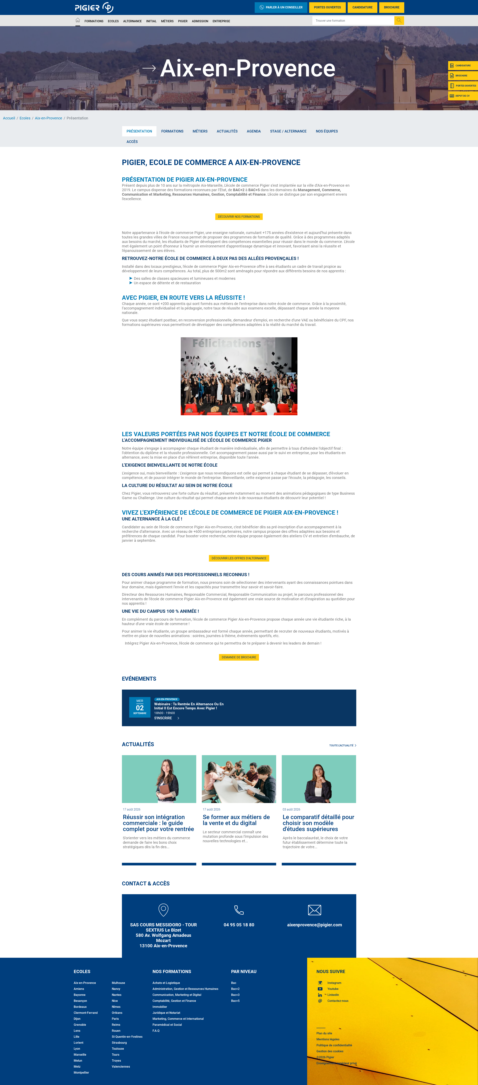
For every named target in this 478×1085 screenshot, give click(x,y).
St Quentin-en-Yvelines (127, 1036)
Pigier (182, 21)
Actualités (227, 131)
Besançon (80, 1001)
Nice (115, 1001)
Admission (200, 21)
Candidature (363, 7)
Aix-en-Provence (48, 118)
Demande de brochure (239, 657)
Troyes (116, 1060)
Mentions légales (327, 1039)
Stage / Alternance (288, 131)
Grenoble (80, 1025)
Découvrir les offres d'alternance (239, 558)
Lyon (77, 1048)
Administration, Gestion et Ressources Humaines (185, 989)
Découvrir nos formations (239, 216)
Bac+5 (235, 1001)
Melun (78, 1060)
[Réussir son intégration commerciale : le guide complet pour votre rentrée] (159, 779)
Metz (77, 1066)
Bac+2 (235, 989)
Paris (115, 1019)
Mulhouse (118, 983)
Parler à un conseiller (284, 7)
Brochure (391, 7)
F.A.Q (156, 1030)
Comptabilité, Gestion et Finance (174, 1001)
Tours (115, 1054)
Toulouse (118, 1048)
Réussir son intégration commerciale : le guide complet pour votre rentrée (158, 823)
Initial (151, 21)
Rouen (116, 1030)
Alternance (132, 21)
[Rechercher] (399, 20)
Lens (77, 1030)
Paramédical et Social (167, 1025)
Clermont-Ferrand (86, 1013)
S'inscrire (163, 718)
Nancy (116, 989)
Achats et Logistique (166, 983)
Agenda (254, 131)
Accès (132, 142)
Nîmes (116, 1007)
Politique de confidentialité (334, 1045)
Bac (233, 983)
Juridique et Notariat (166, 1013)
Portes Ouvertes (327, 7)
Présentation (139, 131)
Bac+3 (235, 995)
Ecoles (113, 21)
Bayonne (80, 995)
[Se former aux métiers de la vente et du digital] (239, 779)
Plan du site (324, 1033)
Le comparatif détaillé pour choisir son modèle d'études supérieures (318, 823)
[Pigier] (95, 7)
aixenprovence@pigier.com (314, 924)
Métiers (167, 21)
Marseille (80, 1054)
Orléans (117, 1013)
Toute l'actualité (341, 745)
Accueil (9, 118)
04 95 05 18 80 (239, 924)
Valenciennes (121, 1066)
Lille (76, 1036)
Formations (94, 21)
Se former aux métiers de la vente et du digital (236, 820)
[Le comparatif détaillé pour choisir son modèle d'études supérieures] (319, 779)
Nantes (116, 995)
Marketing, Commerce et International (178, 1019)
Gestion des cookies (329, 1051)
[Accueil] (78, 20)
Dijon (77, 1019)
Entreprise (221, 21)
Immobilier (160, 1007)
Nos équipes (327, 131)
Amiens (79, 989)
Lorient (78, 1042)
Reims (116, 1025)
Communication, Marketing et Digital (177, 995)
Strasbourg (119, 1042)
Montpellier (81, 1072)
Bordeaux (80, 1007)
